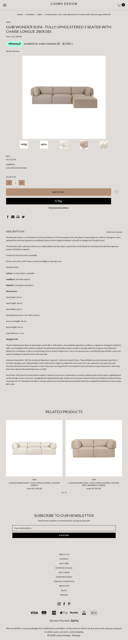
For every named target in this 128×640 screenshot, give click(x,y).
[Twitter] (23, 216)
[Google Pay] (58, 201)
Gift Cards (64, 572)
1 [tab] (63, 492)
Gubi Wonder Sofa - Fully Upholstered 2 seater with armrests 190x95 (93, 484)
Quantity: (11, 177)
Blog (64, 590)
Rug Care (64, 563)
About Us (64, 554)
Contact (64, 559)
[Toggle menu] (5, 5)
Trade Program (64, 577)
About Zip (64, 586)
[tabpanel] (34, 456)
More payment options (58, 207)
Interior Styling (64, 568)
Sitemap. (76, 635)
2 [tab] (65, 492)
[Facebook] (7, 216)
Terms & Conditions (64, 581)
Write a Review (12, 51)
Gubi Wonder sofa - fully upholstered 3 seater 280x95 (34, 484)
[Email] (12, 216)
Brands (64, 595)
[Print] (18, 216)
